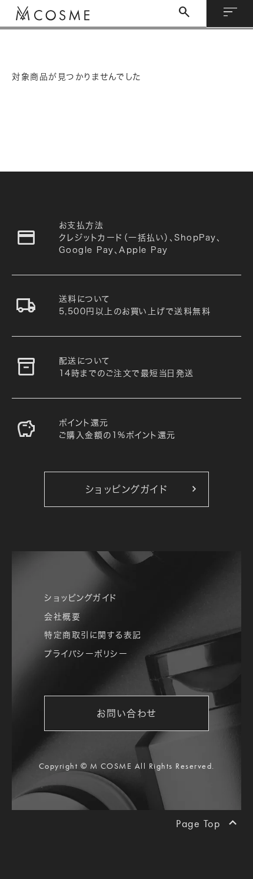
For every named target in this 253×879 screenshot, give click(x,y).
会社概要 (62, 617)
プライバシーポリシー (86, 654)
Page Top (198, 823)
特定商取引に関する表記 (93, 635)
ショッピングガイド (81, 598)
